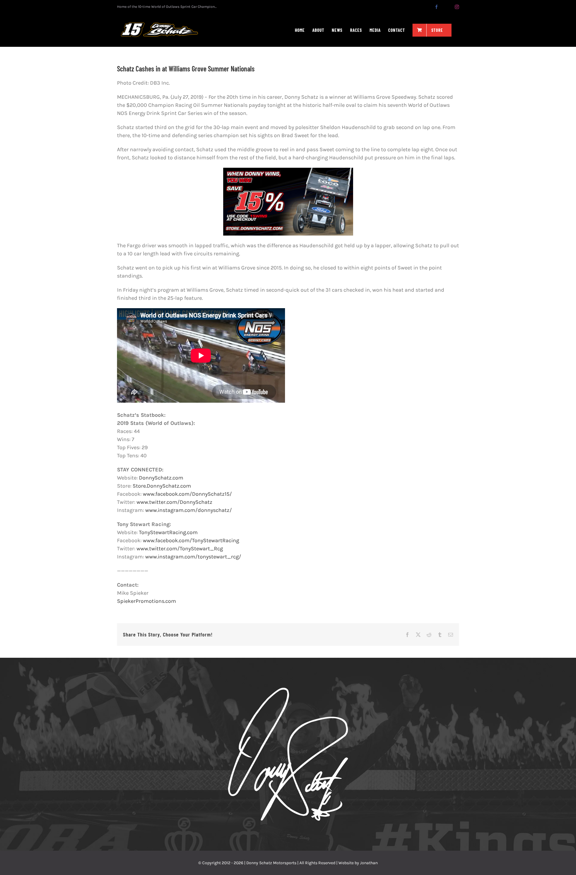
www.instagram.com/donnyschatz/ (188, 510)
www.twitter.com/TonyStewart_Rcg (179, 548)
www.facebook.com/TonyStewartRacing (191, 540)
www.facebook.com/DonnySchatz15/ (187, 494)
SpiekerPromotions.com (146, 601)
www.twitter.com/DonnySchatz (174, 502)
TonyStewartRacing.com (168, 532)
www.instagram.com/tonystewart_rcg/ (193, 556)
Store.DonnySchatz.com (162, 486)
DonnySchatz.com (161, 477)
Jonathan (369, 862)
